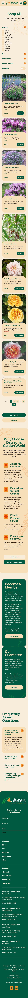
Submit (4, 832)
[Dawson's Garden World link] (14, 800)
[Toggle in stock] (23, 68)
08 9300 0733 (11, 936)
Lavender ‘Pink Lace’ (10, 134)
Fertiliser (5, 852)
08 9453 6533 (11, 903)
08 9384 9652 (11, 919)
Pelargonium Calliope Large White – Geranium (13, 382)
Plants (4, 845)
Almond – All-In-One (10, 244)
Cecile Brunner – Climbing (12, 279)
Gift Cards (6, 872)
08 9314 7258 (11, 953)
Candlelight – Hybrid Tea (12, 325)
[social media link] (11, 988)
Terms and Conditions (14, 978)
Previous (6, 401)
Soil (3, 849)
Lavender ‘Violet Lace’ (11, 103)
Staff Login (6, 883)
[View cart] (25, 3)
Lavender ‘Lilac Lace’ (10, 199)
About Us (5, 868)
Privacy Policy (14, 975)
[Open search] (21, 3)
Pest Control (6, 856)
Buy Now (20, 113)
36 (23, 401)
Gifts (4, 860)
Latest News (7, 876)
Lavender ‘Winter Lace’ (11, 168)
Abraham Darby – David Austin (14, 362)
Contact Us (6, 879)
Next (14, 404)
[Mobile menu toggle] (3, 3)
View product (19, 288)
